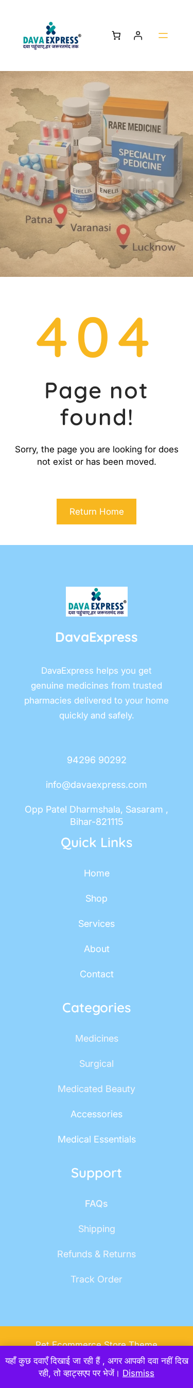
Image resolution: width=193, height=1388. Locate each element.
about (97, 948)
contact (97, 974)
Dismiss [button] (138, 1373)
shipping (96, 1228)
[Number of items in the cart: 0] (116, 36)
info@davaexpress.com (96, 784)
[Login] (138, 36)
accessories (96, 1114)
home (97, 873)
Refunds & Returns (96, 1254)
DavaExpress (96, 636)
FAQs (96, 1203)
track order (96, 1279)
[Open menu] (163, 35)
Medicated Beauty (96, 1088)
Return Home (96, 511)
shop (96, 898)
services (96, 923)
